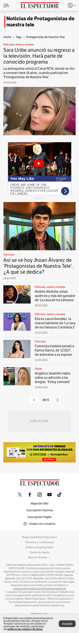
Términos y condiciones (39, 542)
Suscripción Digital (39, 517)
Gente (38, 369)
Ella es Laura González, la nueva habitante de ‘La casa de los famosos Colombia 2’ (55, 323)
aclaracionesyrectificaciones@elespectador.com (39, 588)
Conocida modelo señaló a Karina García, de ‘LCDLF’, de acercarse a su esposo (54, 350)
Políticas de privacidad (39, 547)
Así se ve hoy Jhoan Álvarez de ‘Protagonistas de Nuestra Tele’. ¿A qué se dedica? (38, 266)
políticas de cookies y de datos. (25, 629)
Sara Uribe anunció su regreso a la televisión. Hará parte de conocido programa (39, 56)
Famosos (8, 254)
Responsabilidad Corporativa (39, 537)
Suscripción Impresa (39, 510)
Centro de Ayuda (39, 552)
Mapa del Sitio (39, 503)
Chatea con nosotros (42, 524)
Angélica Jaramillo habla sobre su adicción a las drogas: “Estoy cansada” (52, 377)
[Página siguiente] (57, 401)
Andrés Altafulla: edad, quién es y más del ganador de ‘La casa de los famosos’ (55, 295)
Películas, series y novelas (18, 44)
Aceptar (67, 624)
